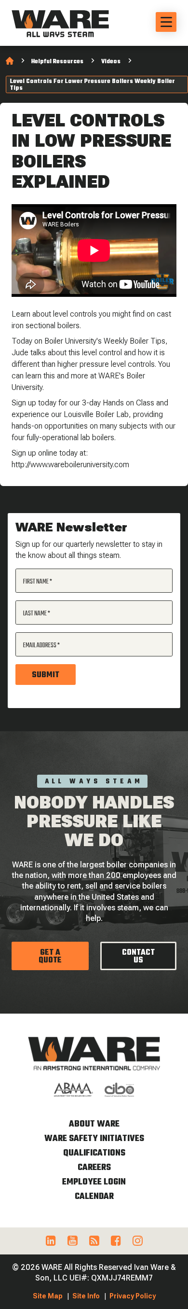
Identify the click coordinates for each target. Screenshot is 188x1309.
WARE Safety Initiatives (94, 1139)
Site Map (48, 1296)
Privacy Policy (132, 1296)
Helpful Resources (57, 61)
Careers (94, 1168)
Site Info (86, 1296)
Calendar (94, 1197)
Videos (111, 61)
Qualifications (94, 1153)
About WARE (94, 1124)
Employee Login (94, 1182)
